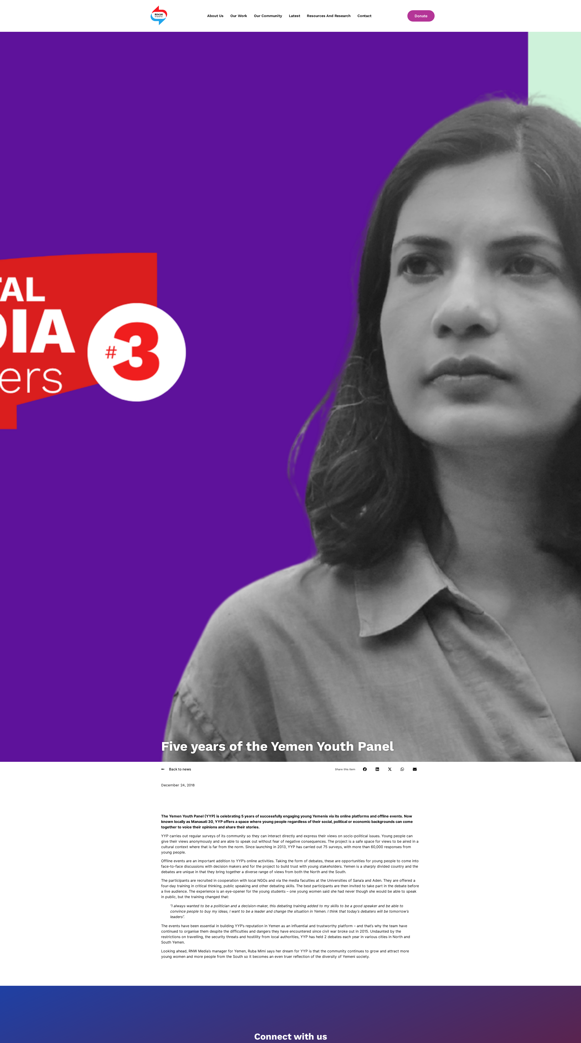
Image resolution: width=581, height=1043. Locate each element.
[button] (365, 769)
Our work (238, 16)
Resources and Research (329, 16)
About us (215, 16)
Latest (294, 16)
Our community (268, 16)
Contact (364, 16)
